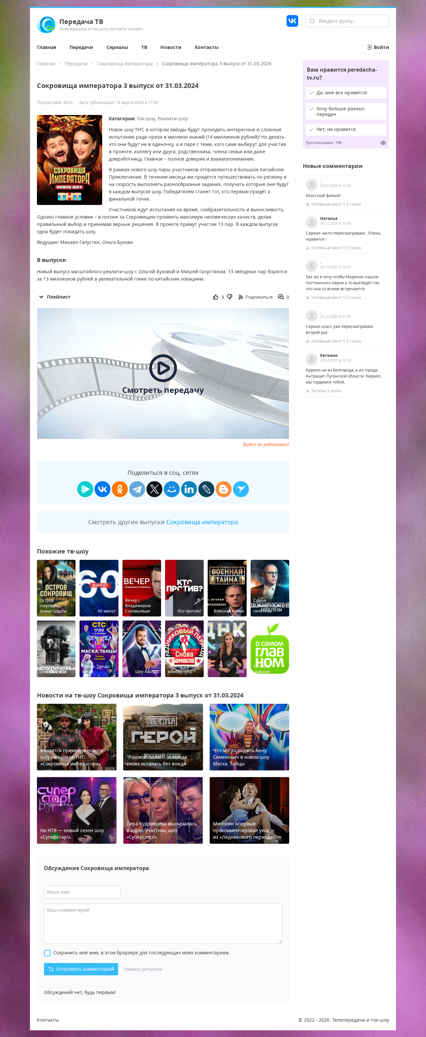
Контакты (207, 47)
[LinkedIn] (189, 489)
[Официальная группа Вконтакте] (292, 24)
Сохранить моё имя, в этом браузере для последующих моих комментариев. (141, 952)
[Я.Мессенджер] (85, 489)
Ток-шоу (146, 118)
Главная (46, 47)
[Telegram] (137, 489)
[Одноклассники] (120, 489)
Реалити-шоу (173, 118)
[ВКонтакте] (102, 489)
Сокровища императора (125, 63)
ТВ (144, 47)
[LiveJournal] (206, 489)
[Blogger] (224, 489)
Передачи (81, 47)
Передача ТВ (81, 21)
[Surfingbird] (241, 489)
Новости (170, 47)
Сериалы (117, 47)
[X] (154, 489)
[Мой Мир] (172, 489)
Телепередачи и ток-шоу (360, 1020)
